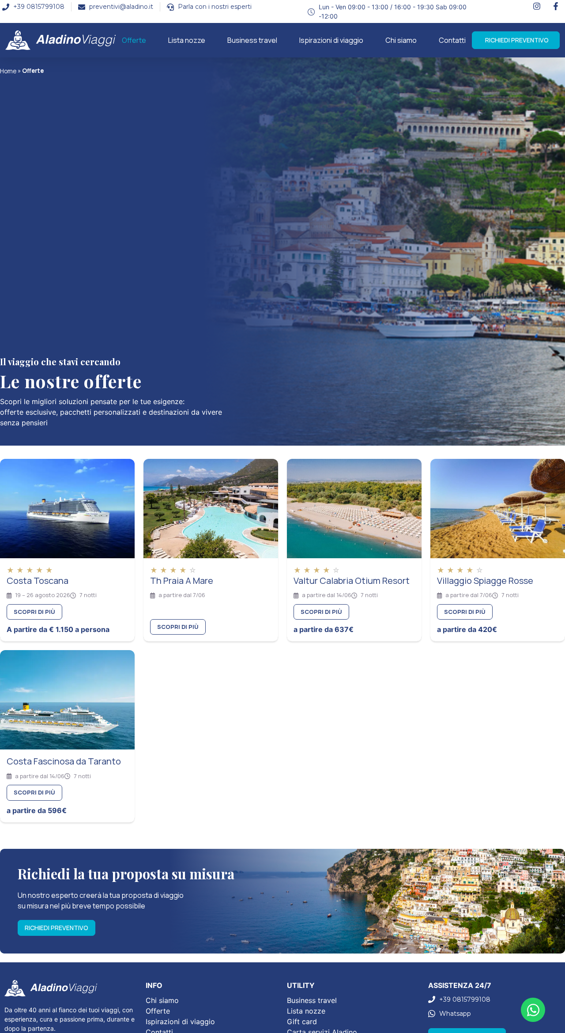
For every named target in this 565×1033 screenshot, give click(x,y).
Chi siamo (401, 40)
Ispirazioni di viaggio (331, 40)
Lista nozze (186, 40)
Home (8, 71)
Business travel (252, 40)
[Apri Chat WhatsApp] (533, 1010)
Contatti (452, 40)
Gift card (302, 1021)
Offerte (134, 40)
